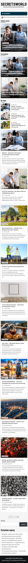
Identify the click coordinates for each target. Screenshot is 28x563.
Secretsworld (14, 4)
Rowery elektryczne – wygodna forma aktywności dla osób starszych (18, 117)
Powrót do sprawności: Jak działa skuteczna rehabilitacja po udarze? (18, 108)
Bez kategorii (5, 43)
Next (18, 517)
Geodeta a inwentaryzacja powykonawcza (13, 266)
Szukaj (3, 521)
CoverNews (13, 560)
